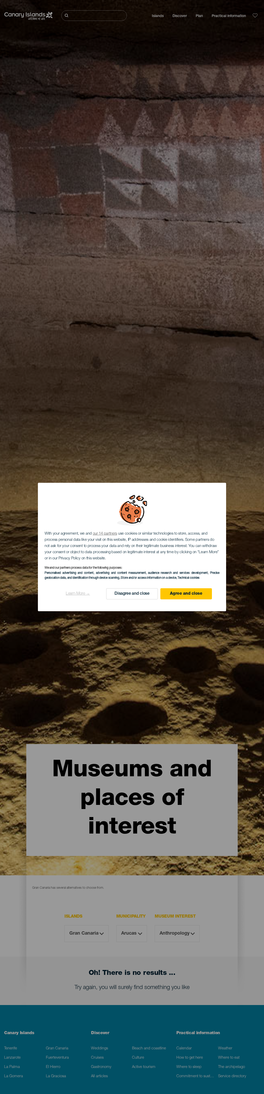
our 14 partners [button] (105, 534)
